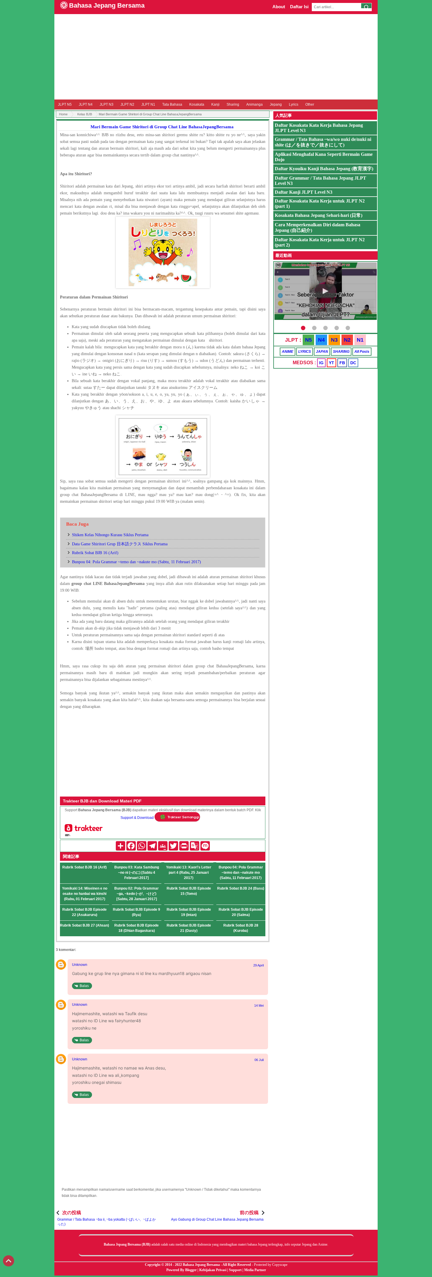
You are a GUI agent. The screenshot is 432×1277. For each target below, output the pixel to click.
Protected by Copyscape (270, 1265)
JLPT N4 (86, 104)
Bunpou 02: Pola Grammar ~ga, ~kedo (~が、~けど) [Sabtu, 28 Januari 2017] (136, 893)
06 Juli (259, 1060)
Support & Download (137, 818)
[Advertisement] (216, 57)
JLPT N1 (148, 104)
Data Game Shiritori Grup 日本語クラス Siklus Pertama (120, 544)
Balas (84, 986)
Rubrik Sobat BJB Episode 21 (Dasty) (189, 928)
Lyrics (293, 104)
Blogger (191, 1270)
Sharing (233, 104)
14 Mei (259, 1005)
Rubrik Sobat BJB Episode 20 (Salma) (241, 912)
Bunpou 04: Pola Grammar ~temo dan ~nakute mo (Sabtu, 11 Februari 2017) (136, 562)
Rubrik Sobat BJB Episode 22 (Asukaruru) (84, 912)
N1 (360, 340)
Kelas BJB (84, 114)
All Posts (361, 352)
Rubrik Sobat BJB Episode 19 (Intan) (189, 912)
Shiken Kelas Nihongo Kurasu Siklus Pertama (110, 535)
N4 (321, 340)
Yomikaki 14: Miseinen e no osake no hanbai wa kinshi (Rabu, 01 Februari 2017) (84, 893)
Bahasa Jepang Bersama (107, 5)
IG (321, 362)
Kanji (215, 104)
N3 (334, 340)
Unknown (79, 965)
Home (63, 114)
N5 (308, 340)
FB (342, 362)
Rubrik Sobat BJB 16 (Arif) (95, 553)
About (278, 6)
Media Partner (255, 1270)
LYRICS (304, 352)
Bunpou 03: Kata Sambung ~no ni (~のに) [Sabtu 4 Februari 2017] (136, 872)
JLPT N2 (127, 104)
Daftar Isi (299, 6)
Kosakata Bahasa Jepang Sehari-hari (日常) (318, 215)
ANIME (287, 352)
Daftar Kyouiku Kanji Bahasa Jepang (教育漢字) (324, 168)
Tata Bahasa (172, 104)
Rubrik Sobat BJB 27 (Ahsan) (84, 925)
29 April (258, 965)
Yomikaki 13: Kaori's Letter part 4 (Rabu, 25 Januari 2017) (188, 872)
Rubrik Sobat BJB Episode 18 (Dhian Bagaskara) (136, 928)
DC (353, 362)
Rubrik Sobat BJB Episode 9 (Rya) (136, 912)
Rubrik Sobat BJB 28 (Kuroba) (240, 928)
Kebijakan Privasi (212, 1270)
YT (331, 362)
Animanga (254, 104)
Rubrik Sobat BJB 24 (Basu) (240, 888)
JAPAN (322, 352)
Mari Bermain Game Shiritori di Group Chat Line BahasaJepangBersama (162, 126)
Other (309, 104)
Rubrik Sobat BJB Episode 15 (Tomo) (189, 891)
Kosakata (196, 104)
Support (235, 1270)
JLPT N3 (106, 104)
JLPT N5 (65, 104)
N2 (347, 340)
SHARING (341, 352)
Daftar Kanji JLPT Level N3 (303, 192)
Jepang (276, 104)
